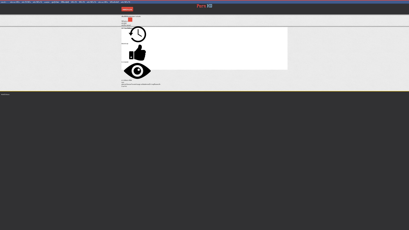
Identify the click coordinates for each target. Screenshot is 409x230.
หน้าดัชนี (123, 23)
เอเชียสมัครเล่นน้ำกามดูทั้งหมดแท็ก (150, 84)
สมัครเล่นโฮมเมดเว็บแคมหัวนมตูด (131, 84)
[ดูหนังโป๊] (204, 9)
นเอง (122, 82)
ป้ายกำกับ (124, 86)
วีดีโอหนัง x (124, 21)
